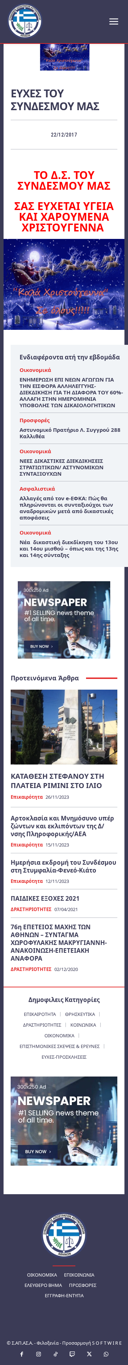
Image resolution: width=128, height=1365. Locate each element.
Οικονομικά (35, 370)
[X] (89, 1354)
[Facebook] (22, 1354)
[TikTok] (56, 1354)
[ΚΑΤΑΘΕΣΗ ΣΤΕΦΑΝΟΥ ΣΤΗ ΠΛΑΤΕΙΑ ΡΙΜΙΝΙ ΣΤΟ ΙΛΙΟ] (64, 727)
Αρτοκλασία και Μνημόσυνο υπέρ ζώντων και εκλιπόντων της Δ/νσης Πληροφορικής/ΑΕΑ (62, 826)
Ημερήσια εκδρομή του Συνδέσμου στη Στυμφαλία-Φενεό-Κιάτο (63, 866)
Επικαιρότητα (27, 797)
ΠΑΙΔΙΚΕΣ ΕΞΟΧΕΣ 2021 (45, 898)
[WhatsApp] (106, 1354)
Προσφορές (34, 420)
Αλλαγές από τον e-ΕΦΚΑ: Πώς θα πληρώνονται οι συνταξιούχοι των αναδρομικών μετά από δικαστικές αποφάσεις (66, 508)
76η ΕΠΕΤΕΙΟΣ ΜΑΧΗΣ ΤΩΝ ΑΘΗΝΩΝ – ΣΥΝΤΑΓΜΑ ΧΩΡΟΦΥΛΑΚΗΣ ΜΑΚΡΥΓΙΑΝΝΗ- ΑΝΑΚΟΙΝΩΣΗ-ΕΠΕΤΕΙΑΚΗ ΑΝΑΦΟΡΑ (59, 942)
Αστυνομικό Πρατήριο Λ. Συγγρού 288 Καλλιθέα (70, 433)
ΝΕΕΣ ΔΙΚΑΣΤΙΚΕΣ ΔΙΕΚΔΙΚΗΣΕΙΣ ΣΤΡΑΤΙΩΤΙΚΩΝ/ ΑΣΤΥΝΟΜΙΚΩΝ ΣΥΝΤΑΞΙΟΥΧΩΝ (61, 467)
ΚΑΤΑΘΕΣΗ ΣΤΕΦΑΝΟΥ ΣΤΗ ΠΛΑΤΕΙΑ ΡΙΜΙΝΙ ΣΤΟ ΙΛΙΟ (57, 780)
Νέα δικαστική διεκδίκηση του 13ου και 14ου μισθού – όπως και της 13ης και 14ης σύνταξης (69, 548)
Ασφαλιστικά (37, 488)
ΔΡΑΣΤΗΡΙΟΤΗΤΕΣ (31, 909)
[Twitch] (72, 1354)
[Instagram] (39, 1354)
